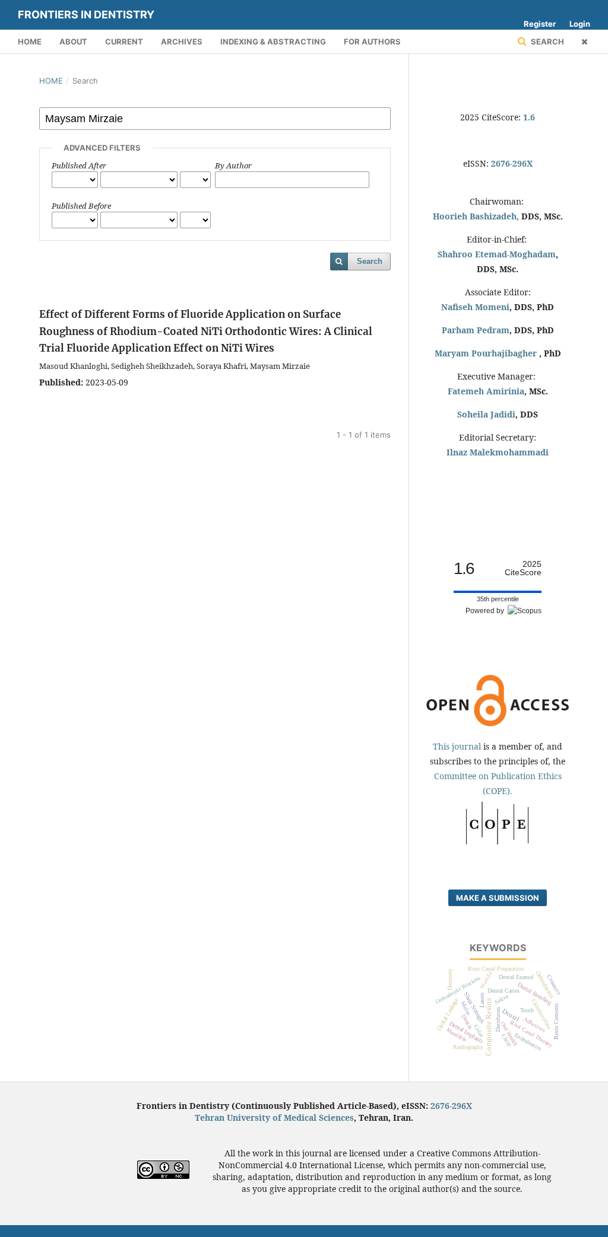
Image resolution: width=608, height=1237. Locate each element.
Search (546, 41)
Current (124, 41)
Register (540, 23)
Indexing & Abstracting (273, 41)
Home (30, 41)
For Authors (372, 41)
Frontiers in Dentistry (86, 14)
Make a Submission (497, 898)
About (73, 41)
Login (579, 23)
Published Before (81, 205)
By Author (233, 165)
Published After (79, 165)
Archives (181, 41)
